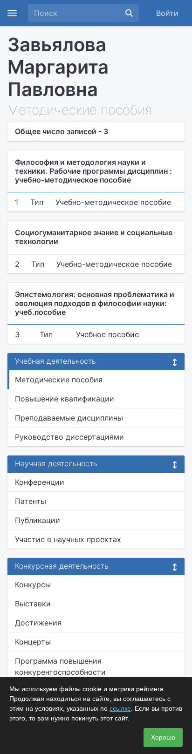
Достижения (38, 622)
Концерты (33, 641)
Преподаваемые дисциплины (69, 417)
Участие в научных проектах (68, 539)
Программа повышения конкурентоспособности (60, 666)
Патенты (30, 501)
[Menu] (12, 13)
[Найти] (129, 13)
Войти (167, 13)
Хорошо (163, 737)
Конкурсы (33, 584)
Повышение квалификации (64, 398)
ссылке (120, 708)
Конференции (39, 482)
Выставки (33, 603)
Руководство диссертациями (69, 437)
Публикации (37, 520)
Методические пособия (59, 379)
